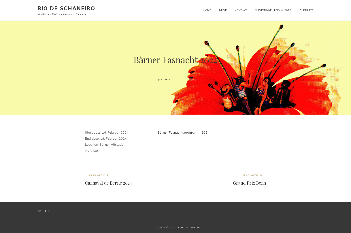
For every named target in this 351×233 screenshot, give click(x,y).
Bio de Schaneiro (66, 8)
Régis (192, 79)
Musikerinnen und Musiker (273, 10)
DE (39, 211)
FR (47, 211)
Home (207, 10)
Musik (223, 10)
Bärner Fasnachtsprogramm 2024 (183, 132)
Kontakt (241, 10)
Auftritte (307, 10)
